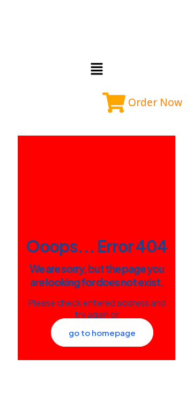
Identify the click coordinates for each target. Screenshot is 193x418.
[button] (96, 69)
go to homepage (102, 332)
